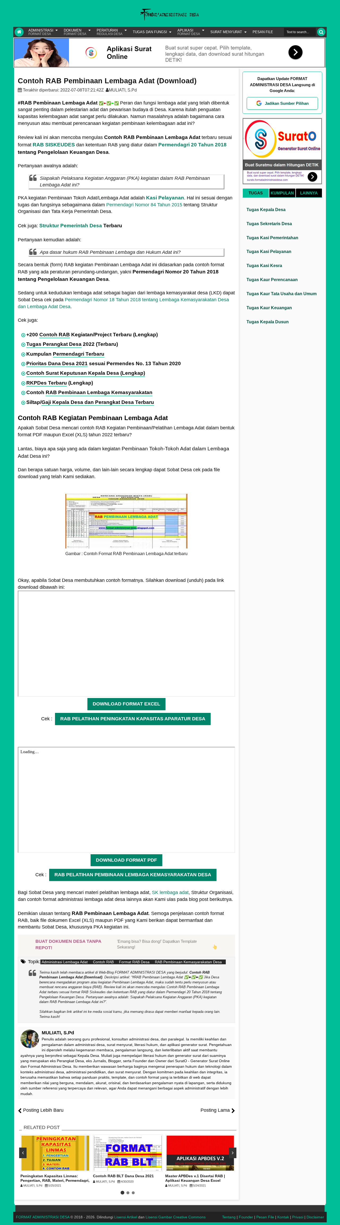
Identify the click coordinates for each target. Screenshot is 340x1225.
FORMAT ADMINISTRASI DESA (42, 1217)
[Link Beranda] (19, 32)
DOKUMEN (75, 32)
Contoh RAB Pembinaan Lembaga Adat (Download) (107, 81)
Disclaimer (315, 1217)
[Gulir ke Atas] (333, 1215)
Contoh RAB (54, 334)
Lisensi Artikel (125, 1217)
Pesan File (265, 1217)
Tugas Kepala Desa (266, 209)
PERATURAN (109, 32)
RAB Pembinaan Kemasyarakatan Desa (188, 962)
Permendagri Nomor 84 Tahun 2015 (144, 204)
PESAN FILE (263, 32)
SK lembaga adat (170, 892)
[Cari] (321, 32)
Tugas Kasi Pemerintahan (272, 238)
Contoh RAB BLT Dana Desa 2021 (123, 1176)
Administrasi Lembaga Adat (65, 962)
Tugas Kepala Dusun (267, 322)
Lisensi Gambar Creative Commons (176, 1217)
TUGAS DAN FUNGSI (150, 32)
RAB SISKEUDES (54, 144)
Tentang (229, 1217)
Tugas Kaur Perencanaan (272, 279)
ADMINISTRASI (40, 32)
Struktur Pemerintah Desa (70, 225)
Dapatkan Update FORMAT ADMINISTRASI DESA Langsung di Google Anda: (282, 84)
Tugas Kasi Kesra (264, 265)
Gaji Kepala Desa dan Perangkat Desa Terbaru (97, 402)
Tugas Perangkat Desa (54, 344)
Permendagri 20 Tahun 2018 (192, 144)
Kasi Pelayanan (165, 197)
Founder (246, 1217)
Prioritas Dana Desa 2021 (57, 363)
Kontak (283, 1217)
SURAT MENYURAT (226, 32)
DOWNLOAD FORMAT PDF (126, 860)
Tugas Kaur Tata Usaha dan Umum (281, 293)
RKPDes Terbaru (46, 383)
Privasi (297, 1217)
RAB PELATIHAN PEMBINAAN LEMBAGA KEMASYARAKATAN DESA (132, 874)
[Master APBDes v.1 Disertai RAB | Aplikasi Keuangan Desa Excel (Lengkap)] (200, 1153)
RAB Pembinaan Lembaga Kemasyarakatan (99, 392)
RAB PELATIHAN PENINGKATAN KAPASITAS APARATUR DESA (132, 718)
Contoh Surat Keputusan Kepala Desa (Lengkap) (85, 373)
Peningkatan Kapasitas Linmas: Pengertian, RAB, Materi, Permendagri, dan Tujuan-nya (55, 1180)
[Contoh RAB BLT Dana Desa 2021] (128, 1153)
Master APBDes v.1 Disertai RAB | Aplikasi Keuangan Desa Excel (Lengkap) (195, 1180)
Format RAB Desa (134, 962)
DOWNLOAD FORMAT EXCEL (126, 704)
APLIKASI (188, 32)
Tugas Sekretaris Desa (269, 223)
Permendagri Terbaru (78, 354)
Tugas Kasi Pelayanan (268, 251)
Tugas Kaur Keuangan (269, 308)
